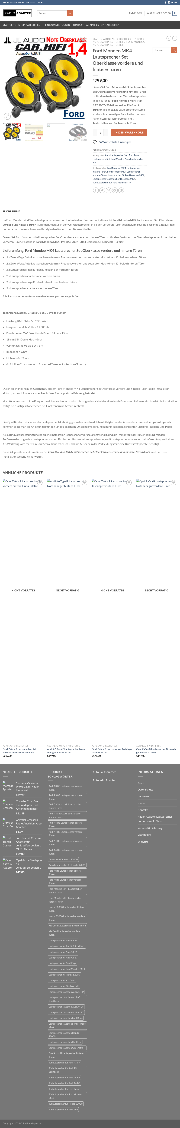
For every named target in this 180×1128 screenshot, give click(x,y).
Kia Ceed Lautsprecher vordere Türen (64, 933)
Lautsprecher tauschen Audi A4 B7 (66, 1012)
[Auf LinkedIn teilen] (121, 190)
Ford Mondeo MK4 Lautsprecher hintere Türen (65, 890)
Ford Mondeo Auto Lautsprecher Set (119, 43)
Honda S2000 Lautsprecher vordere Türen (67, 918)
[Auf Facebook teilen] (96, 190)
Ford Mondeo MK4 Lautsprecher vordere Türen (65, 900)
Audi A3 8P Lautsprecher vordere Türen (65, 797)
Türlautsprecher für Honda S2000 (66, 1103)
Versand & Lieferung (150, 828)
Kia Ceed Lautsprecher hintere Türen (67, 925)
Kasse (141, 803)
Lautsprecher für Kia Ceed (62, 980)
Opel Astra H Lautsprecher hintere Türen (66, 1055)
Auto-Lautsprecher (104, 771)
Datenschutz (145, 789)
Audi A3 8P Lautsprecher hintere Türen (65, 788)
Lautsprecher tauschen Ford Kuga (66, 1018)
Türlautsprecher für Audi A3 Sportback (63, 1070)
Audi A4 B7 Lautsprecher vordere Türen (65, 852)
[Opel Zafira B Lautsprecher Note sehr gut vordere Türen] (156, 611)
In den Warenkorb (129, 132)
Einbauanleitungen (57, 25)
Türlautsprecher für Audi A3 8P (64, 1062)
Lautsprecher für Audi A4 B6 (63, 952)
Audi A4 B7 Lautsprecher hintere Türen (65, 843)
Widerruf (143, 841)
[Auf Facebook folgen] (166, 2)
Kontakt (78, 25)
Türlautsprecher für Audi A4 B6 (64, 1077)
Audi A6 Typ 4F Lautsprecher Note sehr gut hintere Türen (66, 751)
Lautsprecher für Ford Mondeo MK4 (126, 175)
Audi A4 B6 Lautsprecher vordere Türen (65, 833)
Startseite (9, 25)
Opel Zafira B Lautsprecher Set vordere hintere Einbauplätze (19, 751)
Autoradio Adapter (104, 780)
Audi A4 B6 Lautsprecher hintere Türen (65, 824)
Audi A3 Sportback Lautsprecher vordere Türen (65, 815)
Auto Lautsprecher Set (118, 39)
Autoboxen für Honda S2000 (63, 859)
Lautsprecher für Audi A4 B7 (63, 957)
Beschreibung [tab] (11, 211)
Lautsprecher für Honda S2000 (64, 974)
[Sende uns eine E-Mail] (176, 2)
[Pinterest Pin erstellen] (115, 190)
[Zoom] (7, 116)
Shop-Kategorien (29, 25)
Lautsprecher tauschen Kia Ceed (65, 1042)
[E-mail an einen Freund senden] (108, 190)
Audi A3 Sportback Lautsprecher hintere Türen (65, 806)
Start (96, 39)
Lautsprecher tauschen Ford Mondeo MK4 (114, 178)
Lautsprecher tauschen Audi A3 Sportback (64, 999)
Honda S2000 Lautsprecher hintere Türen (66, 909)
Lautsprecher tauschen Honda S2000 (64, 1034)
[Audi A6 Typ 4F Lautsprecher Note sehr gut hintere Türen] (67, 611)
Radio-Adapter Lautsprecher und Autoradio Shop (155, 819)
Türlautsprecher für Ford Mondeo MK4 (112, 182)
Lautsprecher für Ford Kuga (62, 963)
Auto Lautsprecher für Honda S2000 (67, 865)
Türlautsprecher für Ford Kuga (64, 1089)
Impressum (144, 796)
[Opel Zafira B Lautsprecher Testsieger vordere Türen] (112, 611)
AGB (140, 782)
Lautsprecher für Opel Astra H (64, 986)
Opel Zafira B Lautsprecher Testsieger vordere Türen (112, 751)
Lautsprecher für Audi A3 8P (63, 940)
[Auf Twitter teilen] (102, 190)
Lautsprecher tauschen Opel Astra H (67, 1047)
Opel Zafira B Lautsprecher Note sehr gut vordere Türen (156, 751)
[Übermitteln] (70, 13)
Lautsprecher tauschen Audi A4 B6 (66, 1006)
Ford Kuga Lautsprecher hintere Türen (65, 872)
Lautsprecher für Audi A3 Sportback (67, 946)
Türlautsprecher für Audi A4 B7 (64, 1083)
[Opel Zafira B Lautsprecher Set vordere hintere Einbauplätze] (23, 611)
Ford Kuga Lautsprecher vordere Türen (65, 881)
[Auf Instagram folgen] (169, 2)
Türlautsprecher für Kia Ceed (63, 1109)
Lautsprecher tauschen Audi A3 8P (66, 991)
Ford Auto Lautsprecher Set (118, 40)
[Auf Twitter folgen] (172, 2)
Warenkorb (144, 834)
